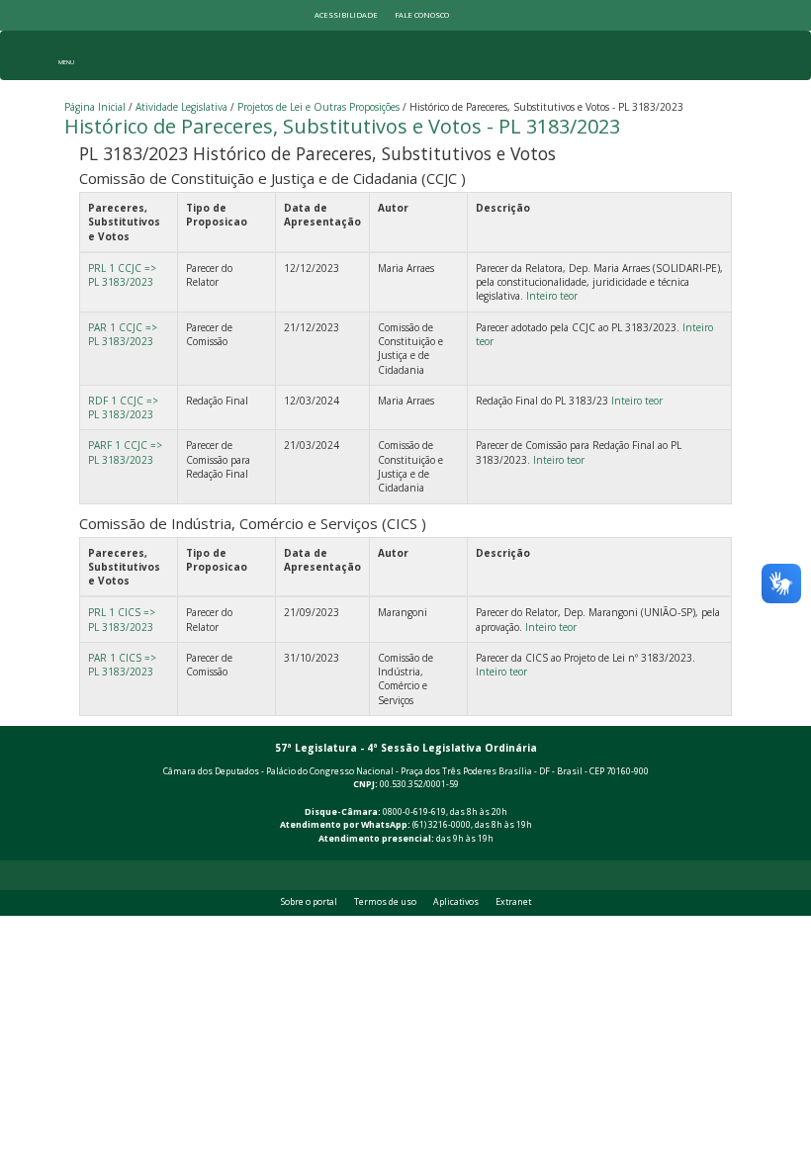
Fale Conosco (422, 15)
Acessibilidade (346, 15)
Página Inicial (95, 107)
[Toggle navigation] (65, 55)
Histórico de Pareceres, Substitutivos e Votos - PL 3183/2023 (342, 126)
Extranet (513, 902)
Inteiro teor (552, 296)
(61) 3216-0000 (441, 825)
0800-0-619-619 (414, 812)
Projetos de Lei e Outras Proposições (318, 107)
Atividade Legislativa (181, 107)
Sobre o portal (309, 902)
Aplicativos (456, 902)
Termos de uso (385, 902)
